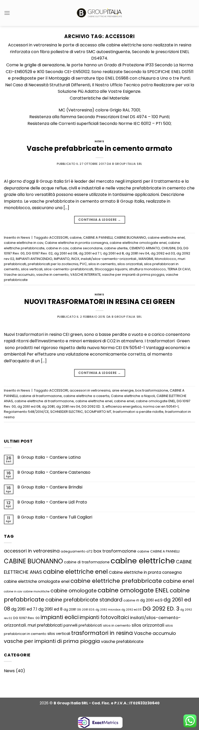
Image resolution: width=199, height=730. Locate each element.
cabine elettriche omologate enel (138, 242)
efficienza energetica (123, 406)
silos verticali (31, 269)
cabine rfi (131, 600)
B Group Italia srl (127, 164)
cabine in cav (57, 248)
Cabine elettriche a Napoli (133, 396)
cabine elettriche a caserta (86, 396)
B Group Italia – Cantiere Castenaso (53, 472)
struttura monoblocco (147, 269)
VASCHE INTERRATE (85, 274)
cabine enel (124, 401)
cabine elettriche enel (166, 237)
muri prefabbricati (45, 625)
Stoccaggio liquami (111, 269)
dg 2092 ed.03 (163, 253)
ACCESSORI (58, 237)
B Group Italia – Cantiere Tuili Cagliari (54, 517)
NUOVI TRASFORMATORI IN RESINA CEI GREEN (99, 301)
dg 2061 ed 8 (113, 253)
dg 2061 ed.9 (151, 600)
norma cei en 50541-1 (161, 406)
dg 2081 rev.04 (137, 253)
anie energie (123, 390)
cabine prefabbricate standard (83, 599)
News (99, 141)
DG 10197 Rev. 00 (26, 618)
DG (179, 248)
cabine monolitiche (36, 591)
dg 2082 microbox (108, 610)
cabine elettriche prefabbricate (116, 581)
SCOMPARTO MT (97, 411)
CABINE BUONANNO (130, 237)
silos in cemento (102, 264)
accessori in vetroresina (90, 390)
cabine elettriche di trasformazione (44, 401)
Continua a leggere (99, 219)
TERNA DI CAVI (178, 269)
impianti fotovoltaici (104, 617)
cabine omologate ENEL (155, 401)
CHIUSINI (168, 248)
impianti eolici (60, 617)
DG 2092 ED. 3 (93, 406)
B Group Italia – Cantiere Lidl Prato (52, 502)
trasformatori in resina (102, 633)
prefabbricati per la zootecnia (53, 264)
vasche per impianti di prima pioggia (133, 274)
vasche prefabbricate (122, 641)
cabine (76, 237)
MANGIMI (146, 259)
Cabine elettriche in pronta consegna (76, 242)
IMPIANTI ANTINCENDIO (34, 259)
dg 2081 (48, 406)
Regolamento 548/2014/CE (26, 411)
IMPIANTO (62, 259)
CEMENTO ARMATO (144, 248)
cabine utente (116, 248)
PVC (83, 264)
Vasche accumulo (19, 274)
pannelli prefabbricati (82, 625)
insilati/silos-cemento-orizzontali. (109, 259)
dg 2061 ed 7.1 (90, 253)
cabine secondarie (86, 248)
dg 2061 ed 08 (65, 253)
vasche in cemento (52, 274)
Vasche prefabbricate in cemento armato (99, 148)
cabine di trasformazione (40, 396)
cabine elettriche (143, 560)
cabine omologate (74, 590)
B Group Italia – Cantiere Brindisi (49, 487)
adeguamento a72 (77, 551)
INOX (75, 259)
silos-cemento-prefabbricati (68, 269)
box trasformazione (151, 390)
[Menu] (7, 12)
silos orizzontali (130, 264)
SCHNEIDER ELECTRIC (66, 411)
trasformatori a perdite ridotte (138, 411)
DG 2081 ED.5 (86, 610)
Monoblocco (165, 259)
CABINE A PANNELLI (98, 237)
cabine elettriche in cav (23, 242)
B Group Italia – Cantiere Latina (49, 457)
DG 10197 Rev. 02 (39, 253)
